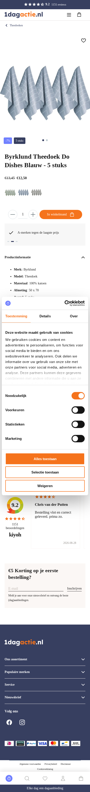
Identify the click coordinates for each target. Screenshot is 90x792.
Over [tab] (74, 316)
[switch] (78, 410)
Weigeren (45, 486)
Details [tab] (45, 316)
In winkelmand (57, 214)
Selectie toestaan (45, 472)
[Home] (24, 15)
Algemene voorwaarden (30, 764)
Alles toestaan (45, 459)
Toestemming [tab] (16, 316)
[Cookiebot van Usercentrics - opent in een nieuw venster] (65, 303)
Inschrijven (74, 588)
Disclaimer (66, 764)
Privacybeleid (51, 764)
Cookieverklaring (45, 769)
